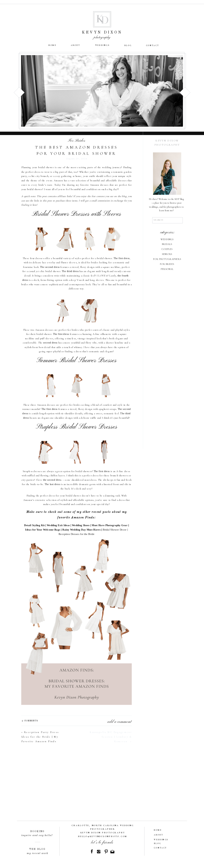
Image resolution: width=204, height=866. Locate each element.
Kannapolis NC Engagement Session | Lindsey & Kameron (111, 737)
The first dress (122, 258)
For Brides (76, 140)
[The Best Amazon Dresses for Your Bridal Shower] (102, 90)
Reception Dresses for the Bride (77, 534)
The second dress (50, 266)
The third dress (70, 271)
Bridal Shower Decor (115, 529)
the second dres (52, 479)
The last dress (52, 484)
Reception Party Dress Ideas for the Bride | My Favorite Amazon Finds (40, 737)
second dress (50, 342)
